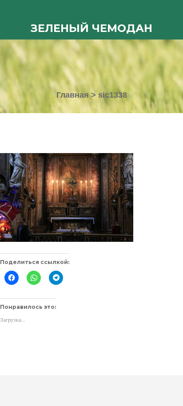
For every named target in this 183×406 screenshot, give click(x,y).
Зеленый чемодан (91, 28)
